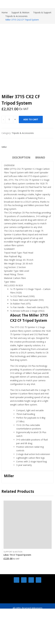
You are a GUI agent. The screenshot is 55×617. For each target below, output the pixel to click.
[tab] (21, 158)
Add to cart (30, 119)
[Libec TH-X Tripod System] (28, 525)
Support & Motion (13, 551)
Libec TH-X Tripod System (17, 554)
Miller (4, 146)
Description (21, 157)
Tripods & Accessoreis (23, 133)
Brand (40, 157)
